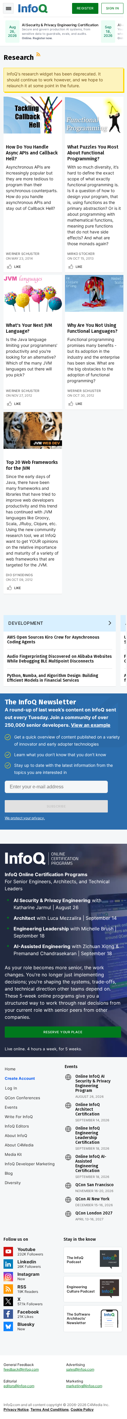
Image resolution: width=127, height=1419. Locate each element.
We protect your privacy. (25, 818)
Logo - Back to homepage (33, 7)
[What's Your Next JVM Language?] (33, 293)
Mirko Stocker (81, 254)
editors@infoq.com (19, 1386)
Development (25, 623)
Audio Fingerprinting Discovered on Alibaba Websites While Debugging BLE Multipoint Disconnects (59, 659)
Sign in (112, 8)
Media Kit (13, 1154)
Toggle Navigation (8, 8)
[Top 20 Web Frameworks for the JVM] (33, 430)
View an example (90, 725)
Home (10, 1069)
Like (17, 267)
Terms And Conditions (49, 1409)
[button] (56, 806)
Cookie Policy (82, 1409)
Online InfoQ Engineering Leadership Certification (87, 1135)
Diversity (13, 1182)
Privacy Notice (16, 1409)
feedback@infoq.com (21, 1369)
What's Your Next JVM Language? (29, 328)
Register (85, 8)
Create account (20, 1078)
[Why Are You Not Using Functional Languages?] (94, 293)
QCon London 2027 (94, 1213)
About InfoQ (16, 1135)
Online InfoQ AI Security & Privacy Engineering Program (92, 1083)
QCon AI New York (92, 1199)
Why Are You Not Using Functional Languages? (92, 328)
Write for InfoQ (19, 1116)
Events (11, 1107)
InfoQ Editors (17, 1126)
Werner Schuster (23, 254)
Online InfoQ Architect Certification (87, 1109)
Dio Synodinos (19, 575)
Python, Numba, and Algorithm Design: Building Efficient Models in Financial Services (52, 678)
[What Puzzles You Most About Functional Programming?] (94, 115)
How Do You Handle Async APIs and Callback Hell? (32, 152)
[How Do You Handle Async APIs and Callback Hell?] (33, 115)
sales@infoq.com (80, 1369)
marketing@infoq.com (84, 1386)
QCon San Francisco (94, 1185)
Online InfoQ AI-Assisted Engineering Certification (90, 1163)
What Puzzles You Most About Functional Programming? (92, 152)
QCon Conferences (22, 1097)
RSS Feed (39, 55)
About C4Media (19, 1145)
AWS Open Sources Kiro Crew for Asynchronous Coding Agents (53, 640)
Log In (11, 1088)
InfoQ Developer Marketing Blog (30, 1168)
